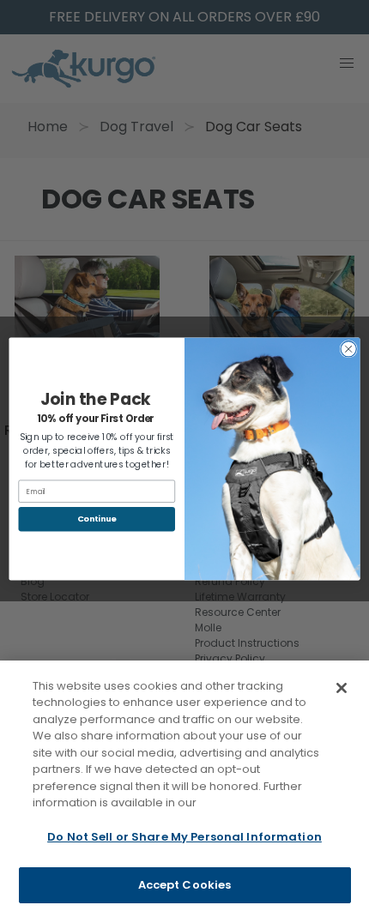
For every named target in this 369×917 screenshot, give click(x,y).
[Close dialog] (348, 348)
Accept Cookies (185, 885)
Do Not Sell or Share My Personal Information (184, 837)
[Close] (341, 688)
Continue (97, 518)
